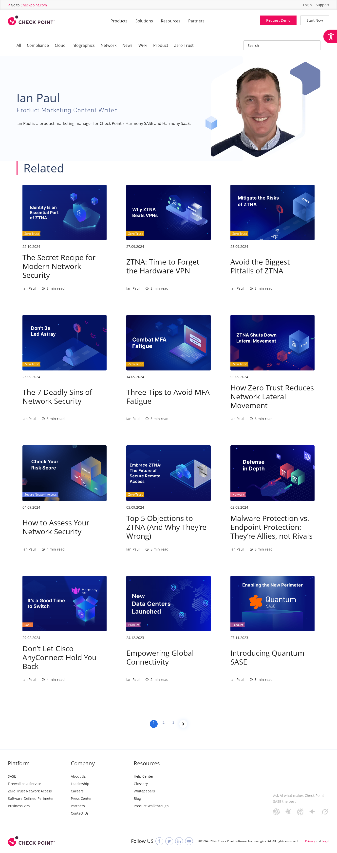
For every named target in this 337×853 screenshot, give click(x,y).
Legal (325, 841)
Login (307, 4)
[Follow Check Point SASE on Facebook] (159, 841)
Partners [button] (196, 21)
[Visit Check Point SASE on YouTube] (189, 841)
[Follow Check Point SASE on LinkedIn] (179, 841)
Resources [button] (170, 21)
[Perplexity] (300, 813)
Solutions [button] (144, 21)
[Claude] (288, 812)
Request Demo (278, 20)
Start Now (315, 20)
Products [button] (119, 21)
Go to (29, 5)
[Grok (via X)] (325, 813)
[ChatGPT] (276, 813)
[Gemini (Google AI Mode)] (312, 813)
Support (322, 4)
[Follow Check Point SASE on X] (169, 841)
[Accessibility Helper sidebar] (330, 36)
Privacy (310, 841)
